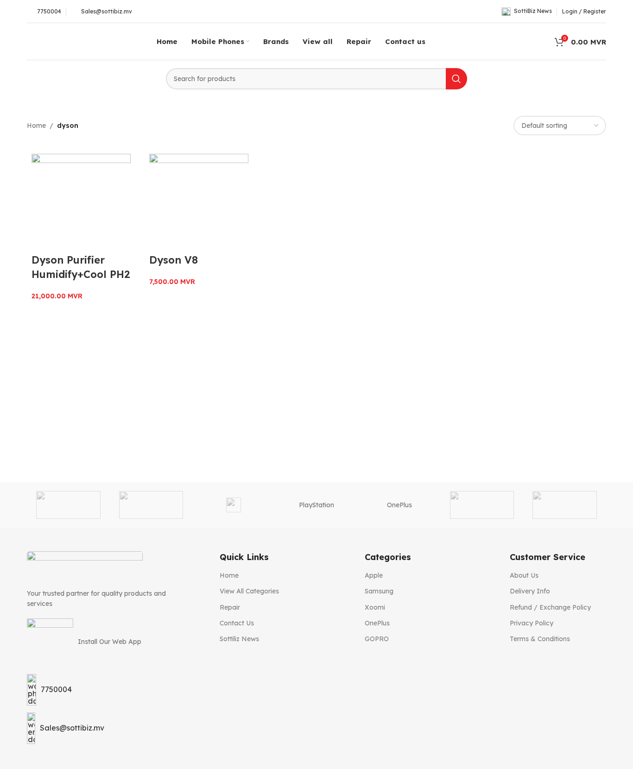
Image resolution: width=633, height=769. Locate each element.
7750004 (56, 689)
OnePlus (399, 505)
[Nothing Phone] (482, 505)
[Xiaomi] (68, 505)
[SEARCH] (456, 78)
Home (36, 125)
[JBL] (564, 505)
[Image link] (85, 565)
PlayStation (316, 505)
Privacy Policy (531, 623)
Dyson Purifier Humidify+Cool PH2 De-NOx (81, 274)
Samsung (379, 591)
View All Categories (249, 591)
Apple (374, 575)
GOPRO (377, 639)
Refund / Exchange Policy (550, 607)
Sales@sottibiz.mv (72, 727)
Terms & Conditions (540, 639)
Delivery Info (530, 591)
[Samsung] (233, 505)
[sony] (151, 505)
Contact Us (237, 623)
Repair (230, 607)
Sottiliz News (239, 639)
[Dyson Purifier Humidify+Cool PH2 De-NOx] (81, 203)
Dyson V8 (173, 259)
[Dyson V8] (198, 203)
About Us (524, 575)
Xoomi (375, 607)
